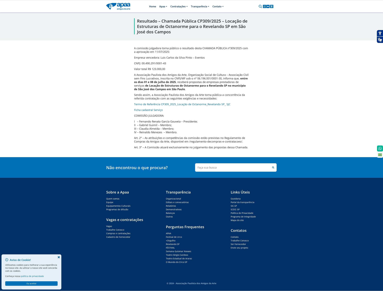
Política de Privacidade (242, 213)
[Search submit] (273, 167)
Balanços (170, 213)
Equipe (109, 202)
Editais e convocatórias (177, 202)
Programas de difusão (117, 209)
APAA (168, 233)
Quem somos (112, 198)
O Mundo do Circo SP (176, 262)
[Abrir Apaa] (166, 6)
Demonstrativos (174, 209)
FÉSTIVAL (170, 247)
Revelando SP (172, 244)
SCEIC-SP (235, 209)
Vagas (109, 226)
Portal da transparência (242, 202)
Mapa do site (237, 220)
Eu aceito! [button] (31, 283)
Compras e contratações (118, 233)
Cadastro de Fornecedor (118, 237)
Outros (169, 216)
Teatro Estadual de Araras (179, 258)
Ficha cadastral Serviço (148, 110)
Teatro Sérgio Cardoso (177, 254)
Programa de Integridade (243, 216)
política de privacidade (32, 276)
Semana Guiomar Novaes (178, 251)
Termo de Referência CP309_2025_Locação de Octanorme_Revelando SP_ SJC (182, 104)
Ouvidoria (236, 198)
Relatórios (171, 205)
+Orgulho (170, 240)
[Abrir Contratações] (187, 6)
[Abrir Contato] (223, 6)
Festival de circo (174, 237)
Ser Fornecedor (238, 244)
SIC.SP (234, 205)
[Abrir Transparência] (208, 6)
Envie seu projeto (239, 247)
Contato (234, 237)
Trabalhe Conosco (115, 229)
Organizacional (173, 198)
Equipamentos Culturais (118, 205)
